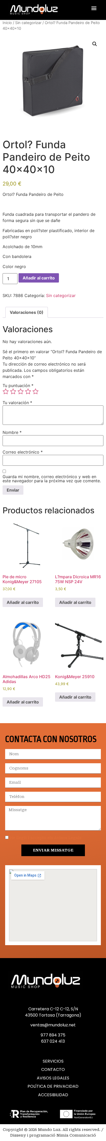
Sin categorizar (28, 22)
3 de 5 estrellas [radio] (20, 391)
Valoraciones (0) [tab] (26, 312)
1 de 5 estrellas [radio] (6, 391)
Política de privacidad (53, 1086)
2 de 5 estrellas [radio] (13, 391)
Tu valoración (17, 403)
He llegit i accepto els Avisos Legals (45, 837)
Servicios (53, 1061)
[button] (94, 8)
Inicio (7, 22)
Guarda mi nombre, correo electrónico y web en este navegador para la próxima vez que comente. (52, 479)
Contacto (53, 1069)
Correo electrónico (23, 452)
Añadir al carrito (39, 277)
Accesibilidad (53, 1095)
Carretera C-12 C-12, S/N (53, 1009)
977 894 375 (53, 1035)
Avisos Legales (53, 1078)
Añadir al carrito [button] (23, 602)
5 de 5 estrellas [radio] (35, 391)
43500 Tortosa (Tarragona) (53, 1015)
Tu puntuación (18, 385)
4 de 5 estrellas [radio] (28, 391)
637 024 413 (53, 1041)
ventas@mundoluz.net (53, 1025)
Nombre (12, 432)
